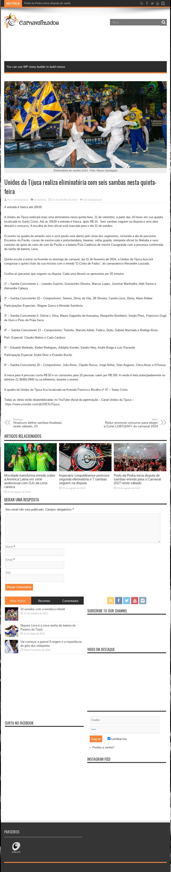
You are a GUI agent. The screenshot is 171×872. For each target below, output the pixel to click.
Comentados (70, 601)
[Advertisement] (85, 45)
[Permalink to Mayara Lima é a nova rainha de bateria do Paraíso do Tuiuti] (11, 636)
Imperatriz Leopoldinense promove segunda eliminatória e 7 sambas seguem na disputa (84, 479)
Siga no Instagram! (129, 780)
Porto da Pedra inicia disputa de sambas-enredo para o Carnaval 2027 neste (70, 3)
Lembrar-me (118, 739)
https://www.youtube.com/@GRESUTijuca (32, 404)
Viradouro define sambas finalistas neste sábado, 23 (37, 423)
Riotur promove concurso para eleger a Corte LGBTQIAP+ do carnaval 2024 (131, 423)
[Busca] (163, 22)
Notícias (42, 199)
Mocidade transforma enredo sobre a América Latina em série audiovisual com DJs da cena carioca (29, 481)
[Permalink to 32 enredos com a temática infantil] (11, 619)
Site (7, 572)
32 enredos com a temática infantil (42, 609)
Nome (9, 546)
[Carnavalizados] (32, 25)
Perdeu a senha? (103, 747)
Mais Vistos (18, 601)
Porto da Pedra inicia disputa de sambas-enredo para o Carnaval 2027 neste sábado (137, 479)
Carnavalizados (20, 199)
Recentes (44, 601)
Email (9, 559)
